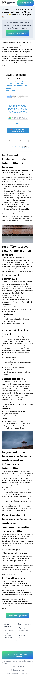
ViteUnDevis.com (16, 147)
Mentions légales (18, 667)
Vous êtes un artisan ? (25, 147)
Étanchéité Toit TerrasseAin (24, 629)
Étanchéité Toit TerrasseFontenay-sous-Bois (9, 634)
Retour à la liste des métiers (18, 141)
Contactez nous (18, 670)
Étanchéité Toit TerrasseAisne (24, 637)
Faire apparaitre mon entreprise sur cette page (18, 662)
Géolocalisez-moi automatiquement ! (18, 130)
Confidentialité (18, 146)
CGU (13, 146)
